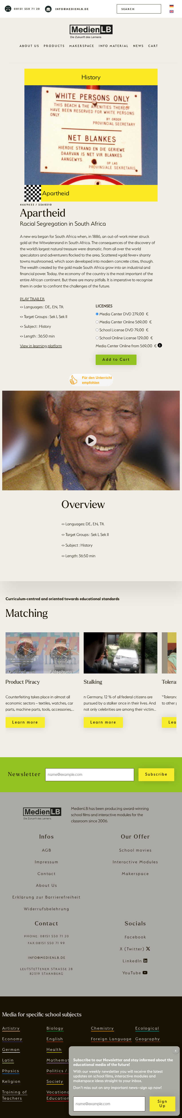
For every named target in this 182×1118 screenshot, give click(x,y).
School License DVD (123, 330)
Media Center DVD (123, 314)
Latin (8, 1060)
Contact (47, 873)
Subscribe (156, 774)
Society (55, 1081)
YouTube (132, 972)
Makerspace (81, 46)
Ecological (147, 1028)
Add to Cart (116, 359)
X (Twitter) (132, 949)
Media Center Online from (126, 346)
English (55, 1038)
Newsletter (24, 774)
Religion (11, 1081)
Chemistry (102, 1028)
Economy (12, 1038)
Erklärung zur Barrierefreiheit (46, 897)
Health (54, 1049)
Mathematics (61, 1060)
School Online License (126, 338)
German (11, 1049)
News (138, 46)
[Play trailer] (91, 440)
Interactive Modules (135, 862)
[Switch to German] (171, 6)
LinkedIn (132, 961)
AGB (46, 850)
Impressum (47, 862)
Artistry (11, 1028)
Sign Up (163, 1103)
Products (54, 46)
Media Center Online (125, 322)
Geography (147, 1038)
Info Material (114, 46)
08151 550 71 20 (27, 8)
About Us (29, 46)
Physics (10, 1070)
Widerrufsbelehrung (46, 908)
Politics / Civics (65, 1070)
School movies (135, 850)
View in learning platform (41, 346)
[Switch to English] (171, 11)
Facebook (135, 937)
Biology (55, 1028)
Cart (153, 46)
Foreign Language (111, 1038)
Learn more (25, 722)
